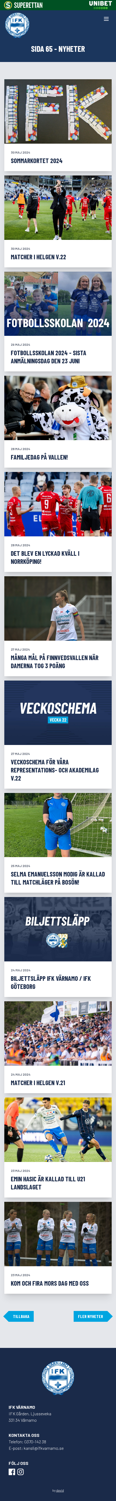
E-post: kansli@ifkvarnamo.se (36, 1448)
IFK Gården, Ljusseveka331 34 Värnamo (30, 1417)
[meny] (106, 18)
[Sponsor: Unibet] (100, 5)
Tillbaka (21, 1316)
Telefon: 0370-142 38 (27, 1441)
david (60, 1490)
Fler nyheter (90, 1316)
